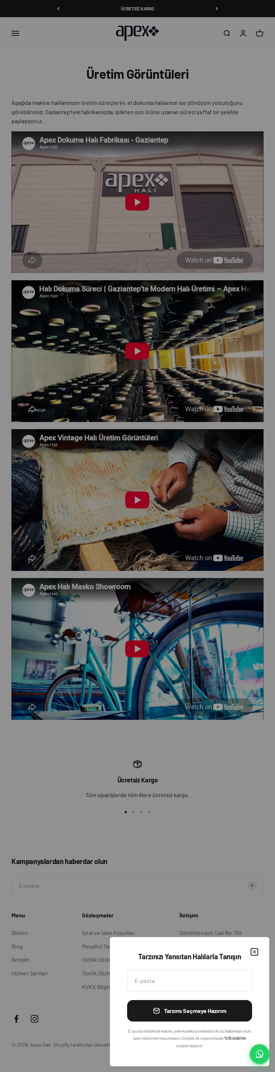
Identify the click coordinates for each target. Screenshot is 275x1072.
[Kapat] (254, 952)
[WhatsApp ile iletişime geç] (259, 1054)
